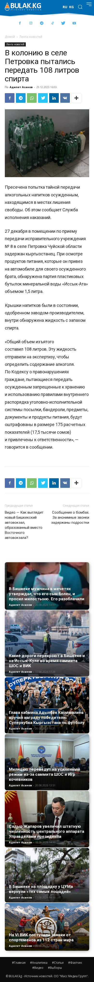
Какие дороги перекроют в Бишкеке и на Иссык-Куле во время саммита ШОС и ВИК (47, 660)
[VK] (65, 98)
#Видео (37, 968)
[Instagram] (31, 23)
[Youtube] (74, 23)
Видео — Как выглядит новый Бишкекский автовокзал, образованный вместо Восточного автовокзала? (24, 525)
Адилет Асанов (21, 87)
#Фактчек (75, 963)
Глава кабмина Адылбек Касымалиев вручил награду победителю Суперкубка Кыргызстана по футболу (47, 717)
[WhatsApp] (32, 98)
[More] (76, 98)
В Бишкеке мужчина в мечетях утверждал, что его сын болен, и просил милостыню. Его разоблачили (46, 593)
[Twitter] (63, 23)
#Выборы (55, 968)
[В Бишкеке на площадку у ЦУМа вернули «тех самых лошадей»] (47, 875)
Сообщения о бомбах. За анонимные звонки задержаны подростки (70, 517)
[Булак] (23, 6)
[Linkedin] (54, 98)
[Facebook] (20, 23)
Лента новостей (31, 37)
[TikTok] (52, 23)
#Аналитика (38, 963)
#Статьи (58, 963)
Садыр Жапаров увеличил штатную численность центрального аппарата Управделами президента (46, 831)
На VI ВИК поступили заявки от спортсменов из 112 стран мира (41, 937)
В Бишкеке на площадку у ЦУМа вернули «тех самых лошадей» (41, 889)
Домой (10, 37)
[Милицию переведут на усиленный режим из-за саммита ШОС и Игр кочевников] (47, 762)
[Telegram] (41, 23)
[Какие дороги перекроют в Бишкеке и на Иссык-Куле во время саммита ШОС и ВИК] (47, 643)
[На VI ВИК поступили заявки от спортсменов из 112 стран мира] (47, 927)
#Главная (19, 963)
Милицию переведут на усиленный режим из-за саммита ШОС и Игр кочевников (44, 774)
